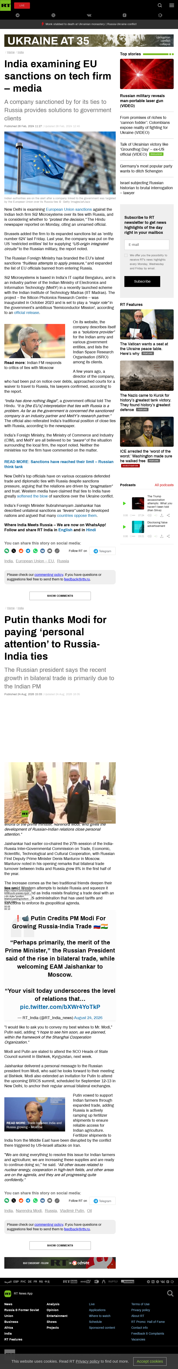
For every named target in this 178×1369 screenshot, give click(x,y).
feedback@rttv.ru (77, 579)
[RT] (70, 1282)
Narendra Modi (29, 1211)
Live (92, 1304)
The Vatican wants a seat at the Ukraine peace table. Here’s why (144, 349)
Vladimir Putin (72, 1211)
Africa (8, 1327)
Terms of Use (140, 1304)
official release (26, 312)
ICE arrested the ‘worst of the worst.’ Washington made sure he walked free (146, 456)
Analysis (53, 1304)
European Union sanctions (69, 209)
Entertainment (57, 1316)
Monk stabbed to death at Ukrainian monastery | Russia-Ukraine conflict (91, 24)
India (21, 52)
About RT (137, 1316)
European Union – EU (35, 561)
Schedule (95, 1321)
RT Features (131, 304)
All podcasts (164, 485)
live (22, 5)
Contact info (139, 1327)
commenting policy (49, 575)
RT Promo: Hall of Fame (148, 1321)
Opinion (53, 1310)
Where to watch (99, 1316)
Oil (89, 1211)
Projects (53, 1327)
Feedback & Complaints (147, 1333)
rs (41, 1281)
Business (11, 1321)
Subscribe (142, 281)
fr (35, 1281)
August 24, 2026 (88, 1018)
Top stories (130, 54)
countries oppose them (77, 515)
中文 (47, 1281)
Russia (63, 561)
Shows (52, 1321)
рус (23, 1281)
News (8, 1304)
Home (11, 52)
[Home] (5, 5)
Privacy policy (140, 1310)
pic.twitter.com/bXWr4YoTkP (60, 1007)
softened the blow (32, 496)
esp (16, 1281)
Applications (97, 1310)
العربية (8, 1281)
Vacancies (138, 1339)
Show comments (60, 595)
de (30, 1281)
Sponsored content (102, 1327)
